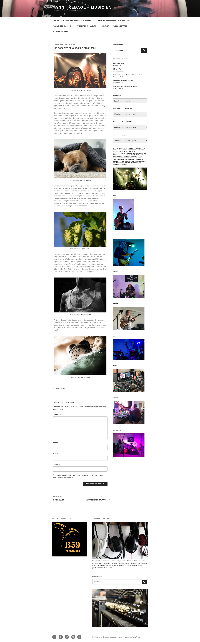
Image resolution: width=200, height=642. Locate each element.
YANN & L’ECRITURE (120, 26)
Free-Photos (80, 90)
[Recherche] (144, 50)
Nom (55, 443)
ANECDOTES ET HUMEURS (86, 26)
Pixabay (88, 90)
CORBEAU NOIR (118, 63)
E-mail (56, 453)
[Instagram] (73, 637)
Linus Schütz (80, 314)
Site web (56, 464)
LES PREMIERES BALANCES (123, 80)
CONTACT (105, 26)
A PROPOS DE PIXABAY (61, 31)
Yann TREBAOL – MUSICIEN (82, 7)
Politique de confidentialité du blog (103, 637)
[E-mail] (79, 637)
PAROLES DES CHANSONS (62, 26)
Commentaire (59, 414)
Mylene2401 (80, 180)
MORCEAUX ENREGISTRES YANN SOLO (77, 21)
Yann (73, 44)
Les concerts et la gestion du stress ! (125, 86)
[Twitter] (67, 637)
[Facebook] (61, 637)
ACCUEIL (56, 21)
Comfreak (80, 377)
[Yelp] (54, 637)
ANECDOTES (60, 388)
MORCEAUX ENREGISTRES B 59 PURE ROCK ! (113, 21)
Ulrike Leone (80, 249)
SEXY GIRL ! (117, 69)
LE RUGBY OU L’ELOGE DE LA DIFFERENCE (128, 75)
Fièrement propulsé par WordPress (128, 637)
